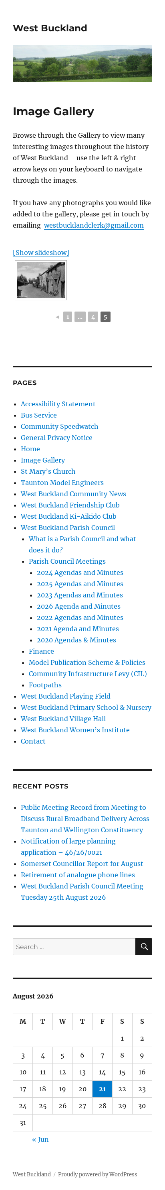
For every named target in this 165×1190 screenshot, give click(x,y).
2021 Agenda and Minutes (78, 629)
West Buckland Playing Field (66, 696)
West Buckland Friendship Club (70, 505)
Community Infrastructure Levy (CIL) (88, 674)
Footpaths (45, 685)
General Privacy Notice (57, 438)
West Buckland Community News (73, 494)
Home (30, 449)
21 (102, 1089)
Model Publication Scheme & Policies (87, 662)
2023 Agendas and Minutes (80, 595)
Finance (41, 651)
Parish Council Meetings (67, 561)
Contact (33, 741)
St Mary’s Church (48, 471)
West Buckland (50, 28)
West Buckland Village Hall (63, 719)
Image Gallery (43, 460)
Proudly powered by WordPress (97, 1174)
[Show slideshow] (41, 253)
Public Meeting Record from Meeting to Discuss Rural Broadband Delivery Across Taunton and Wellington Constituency (85, 818)
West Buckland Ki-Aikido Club (69, 516)
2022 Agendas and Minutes (80, 617)
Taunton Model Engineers (62, 483)
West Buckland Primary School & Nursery (86, 707)
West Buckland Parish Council (68, 528)
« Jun (40, 1139)
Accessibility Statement (58, 404)
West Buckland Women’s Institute (75, 730)
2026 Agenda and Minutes (79, 606)
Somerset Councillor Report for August (82, 864)
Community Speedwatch (60, 426)
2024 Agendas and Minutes (80, 573)
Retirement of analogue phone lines (78, 875)
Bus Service (39, 415)
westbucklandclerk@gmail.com (94, 225)
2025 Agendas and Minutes (80, 584)
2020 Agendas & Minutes (76, 640)
